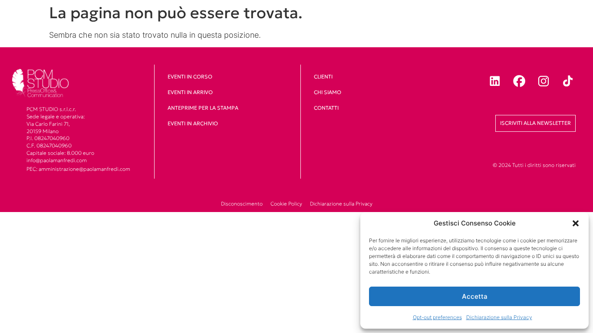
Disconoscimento (242, 203)
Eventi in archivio (193, 123)
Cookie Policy (286, 203)
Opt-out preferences (437, 317)
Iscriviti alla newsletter (535, 123)
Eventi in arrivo (190, 92)
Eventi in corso (190, 76)
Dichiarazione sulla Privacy (499, 317)
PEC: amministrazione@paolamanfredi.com (78, 169)
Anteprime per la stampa (203, 107)
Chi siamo (327, 92)
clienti (323, 76)
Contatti (326, 107)
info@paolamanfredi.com (56, 160)
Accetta (475, 296)
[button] (575, 223)
